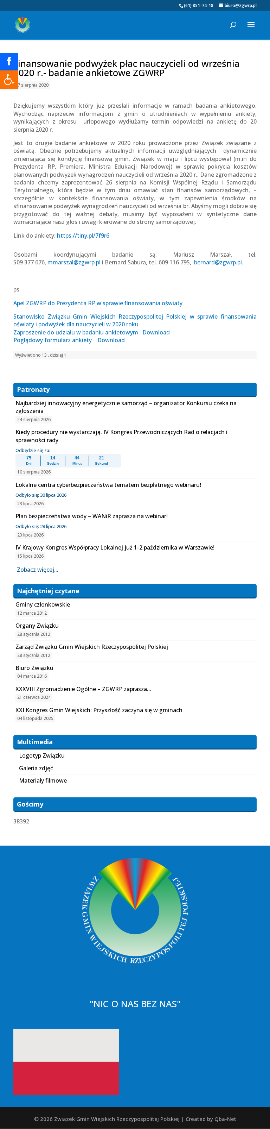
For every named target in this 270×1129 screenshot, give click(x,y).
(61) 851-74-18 (198, 5)
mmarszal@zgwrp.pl (74, 262)
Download (156, 332)
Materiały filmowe (43, 780)
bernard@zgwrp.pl (218, 262)
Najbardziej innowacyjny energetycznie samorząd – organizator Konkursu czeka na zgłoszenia (126, 407)
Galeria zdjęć (36, 768)
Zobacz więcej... (37, 569)
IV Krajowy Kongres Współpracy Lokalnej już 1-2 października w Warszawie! (114, 547)
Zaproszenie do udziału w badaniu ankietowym (75, 332)
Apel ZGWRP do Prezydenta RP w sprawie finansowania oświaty (97, 303)
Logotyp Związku (42, 755)
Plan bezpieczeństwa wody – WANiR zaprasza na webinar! (91, 516)
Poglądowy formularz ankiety (53, 340)
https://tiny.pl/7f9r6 (83, 235)
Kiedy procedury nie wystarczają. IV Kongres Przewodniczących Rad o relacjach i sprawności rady (121, 436)
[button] (9, 79)
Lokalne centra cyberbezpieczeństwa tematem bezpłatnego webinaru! (108, 485)
